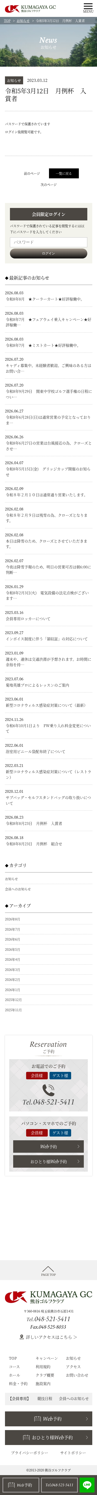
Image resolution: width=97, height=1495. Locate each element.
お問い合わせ (77, 1375)
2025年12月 (13, 999)
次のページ (49, 184)
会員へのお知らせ (18, 889)
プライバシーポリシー (29, 1452)
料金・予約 (18, 1383)
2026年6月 (12, 939)
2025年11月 (13, 1009)
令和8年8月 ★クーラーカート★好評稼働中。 (45, 298)
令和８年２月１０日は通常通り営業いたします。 (47, 494)
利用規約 (43, 1366)
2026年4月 (12, 959)
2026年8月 (12, 919)
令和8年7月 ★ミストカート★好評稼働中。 (43, 345)
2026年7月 (12, 929)
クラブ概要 (45, 1375)
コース (14, 1366)
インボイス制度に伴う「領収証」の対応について (47, 638)
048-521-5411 (49, 1101)
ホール (14, 1375)
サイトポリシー (73, 1452)
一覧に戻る (64, 173)
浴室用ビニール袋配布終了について (35, 751)
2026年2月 (12, 979)
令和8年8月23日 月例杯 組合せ (34, 843)
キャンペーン (47, 1358)
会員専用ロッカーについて (28, 618)
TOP (7, 20)
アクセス (73, 1366)
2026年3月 (12, 969)
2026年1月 (12, 989)
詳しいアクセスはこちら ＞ (51, 1337)
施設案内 (43, 1383)
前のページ (32, 173)
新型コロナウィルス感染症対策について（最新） (47, 705)
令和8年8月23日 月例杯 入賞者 (34, 823)
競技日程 (44, 1398)
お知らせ (23, 20)
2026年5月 (12, 949)
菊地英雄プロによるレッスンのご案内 (37, 685)
